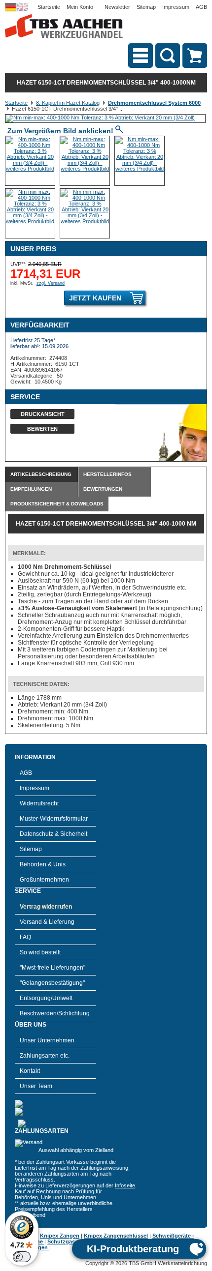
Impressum (175, 7)
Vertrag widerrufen (46, 906)
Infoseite (125, 1185)
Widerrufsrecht (39, 803)
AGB (201, 7)
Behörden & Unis (43, 864)
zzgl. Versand (50, 283)
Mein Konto (80, 7)
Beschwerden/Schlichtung (55, 1013)
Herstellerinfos (107, 474)
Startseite (48, 7)
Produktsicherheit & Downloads (57, 503)
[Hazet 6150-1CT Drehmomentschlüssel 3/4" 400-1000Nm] (100, 117)
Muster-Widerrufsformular (54, 818)
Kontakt (30, 1070)
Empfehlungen (31, 489)
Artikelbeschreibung (40, 474)
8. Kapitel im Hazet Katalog (68, 103)
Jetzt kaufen (95, 298)
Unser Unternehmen (47, 1040)
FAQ (25, 937)
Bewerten (42, 429)
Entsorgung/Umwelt (46, 998)
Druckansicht (43, 414)
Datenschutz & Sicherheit (53, 833)
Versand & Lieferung (47, 921)
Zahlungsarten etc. (45, 1055)
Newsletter (117, 7)
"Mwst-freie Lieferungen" (52, 967)
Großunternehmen (44, 879)
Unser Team (36, 1086)
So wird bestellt (40, 952)
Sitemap (146, 7)
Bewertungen (102, 489)
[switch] (22, 1256)
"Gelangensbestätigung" (52, 982)
